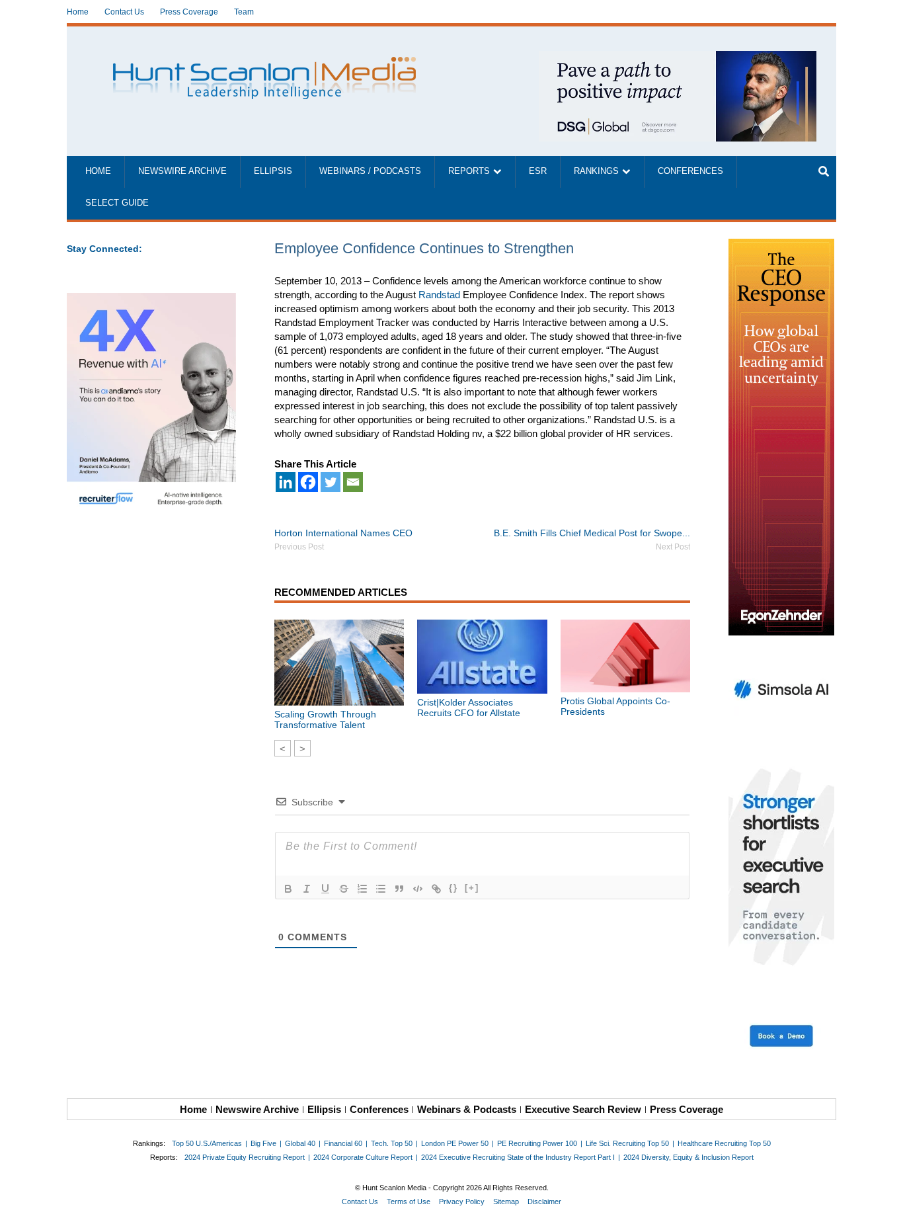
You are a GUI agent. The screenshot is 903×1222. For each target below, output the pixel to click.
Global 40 (300, 1143)
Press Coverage (189, 12)
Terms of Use (408, 1201)
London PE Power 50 (455, 1143)
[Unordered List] (381, 889)
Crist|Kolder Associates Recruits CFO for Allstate (468, 707)
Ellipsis (273, 171)
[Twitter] (330, 482)
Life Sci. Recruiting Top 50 (627, 1143)
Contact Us (124, 12)
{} (453, 888)
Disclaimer (544, 1201)
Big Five (263, 1143)
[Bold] (288, 889)
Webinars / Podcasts (370, 171)
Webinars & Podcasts (466, 1109)
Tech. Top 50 (391, 1143)
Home (78, 12)
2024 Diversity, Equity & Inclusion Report (688, 1157)
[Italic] (306, 889)
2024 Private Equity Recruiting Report (244, 1157)
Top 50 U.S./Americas (207, 1143)
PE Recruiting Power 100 (537, 1143)
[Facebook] (308, 482)
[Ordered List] (362, 889)
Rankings (596, 171)
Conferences (690, 171)
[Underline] (325, 889)
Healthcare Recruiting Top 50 (724, 1143)
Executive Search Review (583, 1109)
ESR (538, 171)
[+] (472, 888)
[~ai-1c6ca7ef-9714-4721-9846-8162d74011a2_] (677, 57)
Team (244, 12)
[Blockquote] (399, 889)
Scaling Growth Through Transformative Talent (325, 719)
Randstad (439, 294)
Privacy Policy (462, 1201)
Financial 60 (343, 1143)
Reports (469, 171)
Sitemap (506, 1201)
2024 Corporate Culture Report (362, 1157)
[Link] (436, 889)
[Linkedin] (285, 482)
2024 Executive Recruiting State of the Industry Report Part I (518, 1157)
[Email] (353, 482)
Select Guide (117, 203)
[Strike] (343, 889)
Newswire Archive (182, 171)
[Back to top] (883, 1202)
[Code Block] (418, 889)
